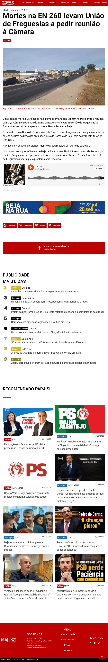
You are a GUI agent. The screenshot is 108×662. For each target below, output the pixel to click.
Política (7, 40)
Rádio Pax (6, 190)
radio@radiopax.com (39, 647)
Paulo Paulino (19, 660)
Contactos (67, 650)
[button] (30, 3)
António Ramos (16, 190)
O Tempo (68, 645)
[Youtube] (94, 643)
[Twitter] (98, 643)
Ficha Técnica (67, 640)
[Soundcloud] (102, 643)
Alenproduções (32, 660)
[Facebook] (90, 643)
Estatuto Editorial (67, 634)
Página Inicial (9, 108)
